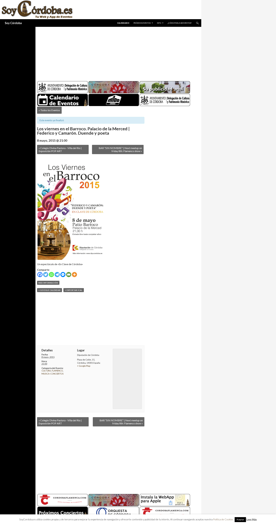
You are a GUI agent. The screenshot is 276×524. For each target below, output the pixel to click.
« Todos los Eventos (49, 110)
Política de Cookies (223, 519)
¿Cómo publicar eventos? (180, 23)
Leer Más (251, 519)
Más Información (48, 283)
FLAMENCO (57, 370)
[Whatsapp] (51, 274)
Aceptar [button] (240, 519)
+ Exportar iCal (73, 290)
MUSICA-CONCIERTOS (53, 373)
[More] (74, 274)
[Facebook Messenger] (62, 274)
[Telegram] (57, 274)
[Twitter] (45, 274)
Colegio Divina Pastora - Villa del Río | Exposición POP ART (60, 149)
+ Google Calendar (49, 290)
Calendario (123, 23)
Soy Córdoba (13, 23)
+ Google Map (83, 366)
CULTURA (46, 370)
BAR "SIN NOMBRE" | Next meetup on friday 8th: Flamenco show (120, 149)
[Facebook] (39, 274)
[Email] (68, 274)
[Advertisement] (115, 52)
